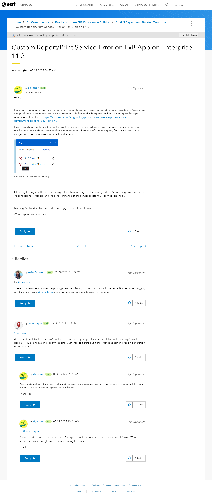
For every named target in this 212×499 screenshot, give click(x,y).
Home (16, 22)
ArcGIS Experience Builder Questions (140, 22)
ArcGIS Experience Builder (91, 22)
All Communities (84, 4)
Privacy (78, 491)
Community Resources (147, 4)
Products (61, 22)
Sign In (179, 5)
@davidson (24, 282)
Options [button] (191, 24)
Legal (114, 491)
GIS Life (124, 4)
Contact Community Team (132, 485)
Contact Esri (131, 491)
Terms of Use (75, 485)
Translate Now (188, 35)
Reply (22, 231)
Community (26, 4)
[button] (136, 88)
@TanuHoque (46, 292)
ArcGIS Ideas (107, 4)
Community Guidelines (91, 485)
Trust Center (97, 491)
